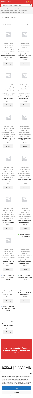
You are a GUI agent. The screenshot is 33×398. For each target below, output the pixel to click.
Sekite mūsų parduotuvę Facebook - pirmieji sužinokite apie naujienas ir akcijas (16, 350)
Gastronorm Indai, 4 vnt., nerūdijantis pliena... (8, 180)
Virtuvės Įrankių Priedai (20, 10)
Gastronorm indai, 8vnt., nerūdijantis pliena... (8, 324)
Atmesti (16, 392)
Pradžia (3, 9)
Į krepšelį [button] (8, 64)
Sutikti (16, 388)
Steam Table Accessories (8, 12)
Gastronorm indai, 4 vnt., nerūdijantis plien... (24, 293)
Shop (8, 9)
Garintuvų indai (8, 43)
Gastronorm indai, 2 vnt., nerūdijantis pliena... (8, 97)
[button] (30, 373)
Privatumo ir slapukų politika (15, 395)
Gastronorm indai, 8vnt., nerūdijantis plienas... (24, 262)
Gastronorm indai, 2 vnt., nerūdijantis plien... (8, 293)
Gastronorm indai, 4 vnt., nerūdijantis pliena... (24, 97)
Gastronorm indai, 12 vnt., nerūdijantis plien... (8, 56)
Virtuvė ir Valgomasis (7, 10)
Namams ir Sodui (14, 9)
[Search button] (30, 5)
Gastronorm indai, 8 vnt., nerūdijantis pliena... (24, 180)
